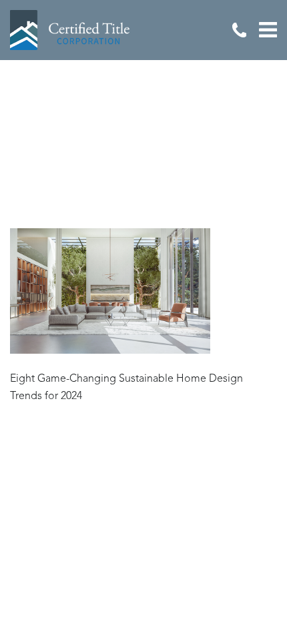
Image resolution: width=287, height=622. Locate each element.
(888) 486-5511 (239, 30)
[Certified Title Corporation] (70, 30)
